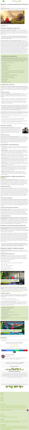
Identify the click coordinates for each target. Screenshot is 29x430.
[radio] (11, 345)
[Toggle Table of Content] (6, 25)
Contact (2, 395)
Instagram (2, 400)
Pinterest (25, 350)
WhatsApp (16, 350)
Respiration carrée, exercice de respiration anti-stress (14, 291)
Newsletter (2, 394)
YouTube (2, 401)
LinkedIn (21, 350)
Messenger (8, 350)
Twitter (13, 350)
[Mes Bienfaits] (16, 1)
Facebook (3, 350)
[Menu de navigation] (3, 1)
